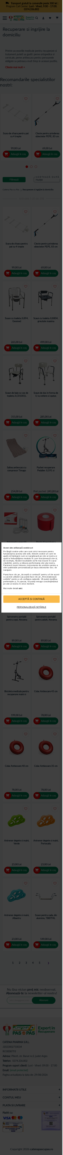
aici (20, 588)
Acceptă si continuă (31, 599)
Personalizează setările (31, 607)
